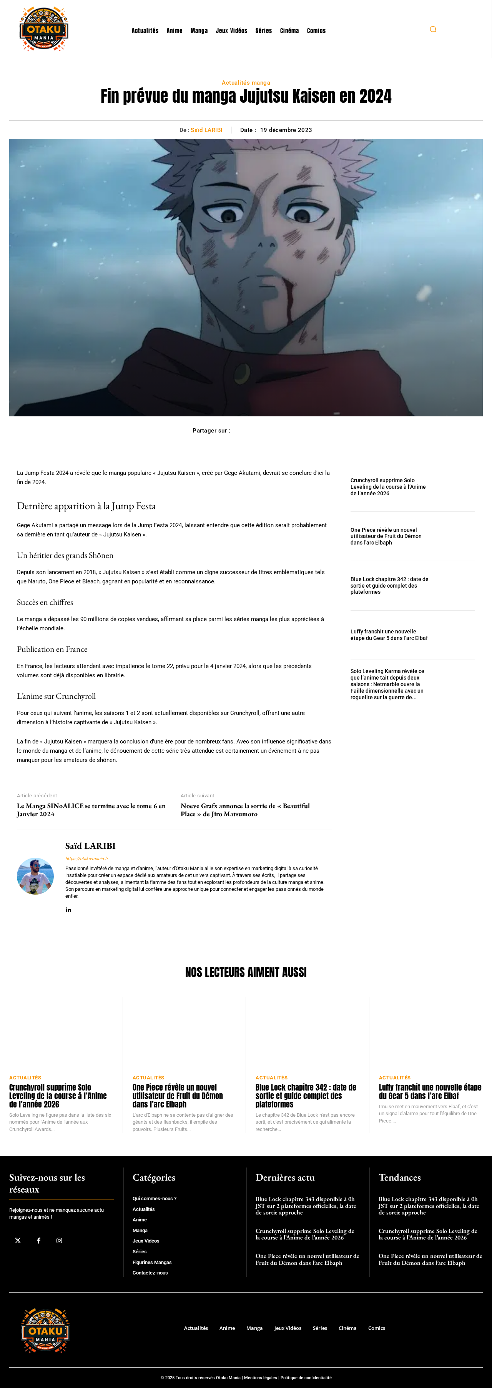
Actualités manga (246, 82)
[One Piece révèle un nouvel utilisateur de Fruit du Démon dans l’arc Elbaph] (456, 536)
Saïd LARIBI (207, 130)
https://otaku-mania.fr (86, 858)
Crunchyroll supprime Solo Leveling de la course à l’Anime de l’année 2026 (388, 486)
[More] (291, 430)
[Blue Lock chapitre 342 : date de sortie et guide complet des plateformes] (456, 585)
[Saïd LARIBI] (35, 876)
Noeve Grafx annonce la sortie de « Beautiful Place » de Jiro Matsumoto (245, 810)
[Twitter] (17, 1241)
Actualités (25, 1077)
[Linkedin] (68, 908)
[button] (433, 29)
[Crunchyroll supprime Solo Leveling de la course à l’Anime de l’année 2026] (456, 487)
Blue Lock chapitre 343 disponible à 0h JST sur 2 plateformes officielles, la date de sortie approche (306, 1205)
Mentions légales (260, 1377)
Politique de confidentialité (306, 1377)
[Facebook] (38, 1241)
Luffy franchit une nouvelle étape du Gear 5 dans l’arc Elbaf (389, 634)
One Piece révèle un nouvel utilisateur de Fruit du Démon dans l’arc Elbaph (386, 536)
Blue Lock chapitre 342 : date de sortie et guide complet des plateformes (390, 585)
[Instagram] (59, 1241)
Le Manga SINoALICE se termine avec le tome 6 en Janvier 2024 (91, 810)
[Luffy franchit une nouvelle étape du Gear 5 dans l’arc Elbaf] (456, 635)
